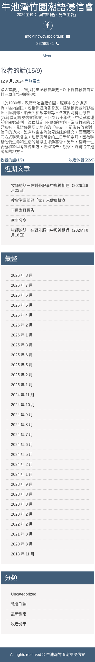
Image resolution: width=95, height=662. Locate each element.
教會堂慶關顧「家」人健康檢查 (38, 200)
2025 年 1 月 (22, 385)
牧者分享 (19, 624)
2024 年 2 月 (22, 464)
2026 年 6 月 (22, 295)
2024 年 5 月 (22, 455)
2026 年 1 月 (22, 335)
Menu (47, 56)
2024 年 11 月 (22, 395)
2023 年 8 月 (22, 494)
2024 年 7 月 (22, 435)
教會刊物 (19, 604)
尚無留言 (32, 81)
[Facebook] (47, 25)
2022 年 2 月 (22, 524)
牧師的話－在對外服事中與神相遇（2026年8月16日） (49, 232)
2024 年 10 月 (23, 405)
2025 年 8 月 (22, 345)
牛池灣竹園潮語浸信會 (47, 7)
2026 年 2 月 (22, 325)
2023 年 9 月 (22, 484)
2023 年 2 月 (22, 514)
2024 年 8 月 (22, 425)
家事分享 (19, 220)
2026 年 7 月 (22, 285)
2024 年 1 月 (22, 474)
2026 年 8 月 (22, 275)
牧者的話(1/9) (12, 160)
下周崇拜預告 (22, 210)
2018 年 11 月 (22, 554)
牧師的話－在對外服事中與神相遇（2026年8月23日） (49, 188)
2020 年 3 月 (22, 544)
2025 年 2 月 (22, 375)
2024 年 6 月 (22, 445)
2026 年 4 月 (22, 315)
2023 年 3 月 (22, 504)
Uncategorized (23, 594)
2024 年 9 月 (22, 415)
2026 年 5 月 (22, 305)
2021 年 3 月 (22, 534)
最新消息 (19, 614)
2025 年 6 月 (22, 355)
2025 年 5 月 (22, 365)
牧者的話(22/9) (82, 160)
